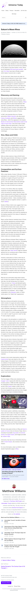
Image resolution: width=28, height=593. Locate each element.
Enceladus (7, 118)
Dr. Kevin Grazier (8, 441)
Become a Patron (6, 582)
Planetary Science (6, 34)
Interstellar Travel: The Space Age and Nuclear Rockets (14, 533)
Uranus (3, 118)
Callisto (6, 201)
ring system (16, 432)
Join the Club (24, 10)
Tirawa (13, 283)
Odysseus (13, 292)
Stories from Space (17, 507)
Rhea (17, 448)
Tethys (25, 101)
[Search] (26, 17)
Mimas (14, 118)
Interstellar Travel (6, 503)
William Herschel (11, 116)
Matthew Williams (6, 32)
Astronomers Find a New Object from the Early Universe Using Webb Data (15, 527)
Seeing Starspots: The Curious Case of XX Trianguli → (13, 567)
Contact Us (10, 586)
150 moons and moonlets (16, 69)
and (5, 381)
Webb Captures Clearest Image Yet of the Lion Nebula (14, 539)
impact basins (10, 434)
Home (2, 10)
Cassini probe (4, 359)
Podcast (11, 10)
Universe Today (15, 5)
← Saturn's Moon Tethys (8, 560)
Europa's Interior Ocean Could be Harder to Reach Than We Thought (15, 545)
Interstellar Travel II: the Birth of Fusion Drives (14, 521)
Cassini (10, 386)
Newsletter (17, 10)
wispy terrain (13, 250)
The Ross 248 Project (16, 501)
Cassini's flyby (6, 436)
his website (17, 514)
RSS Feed (14, 13)
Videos (7, 10)
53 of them (6, 71)
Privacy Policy (17, 586)
